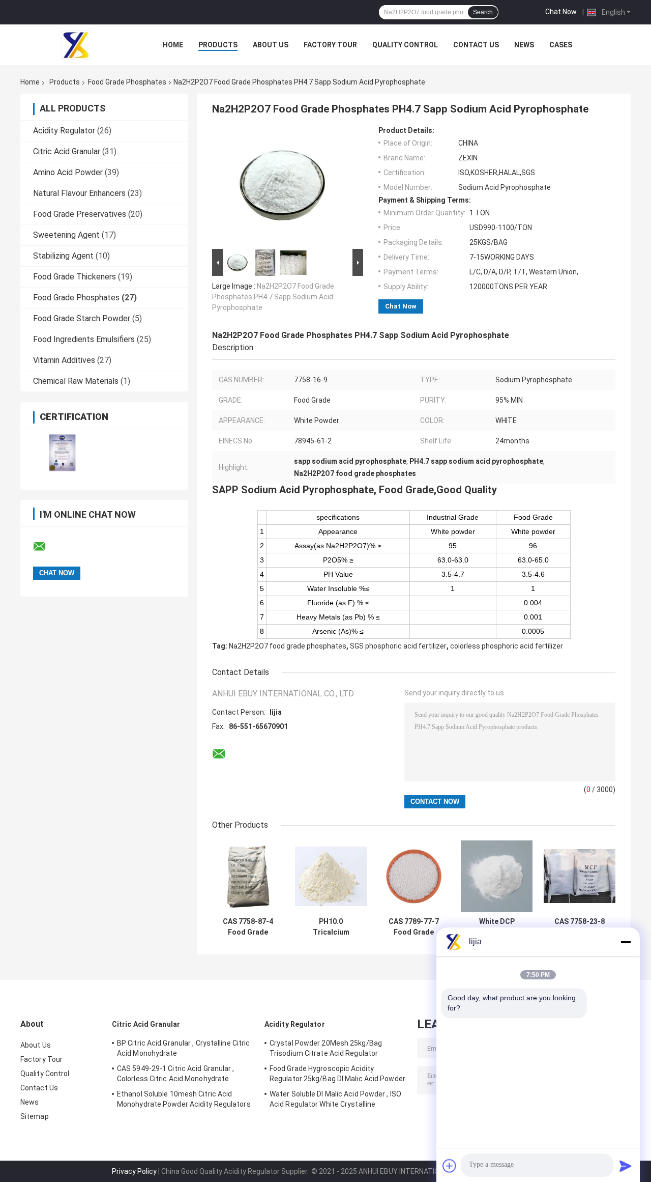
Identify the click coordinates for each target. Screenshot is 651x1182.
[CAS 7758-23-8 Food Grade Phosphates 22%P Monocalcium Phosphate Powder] (579, 876)
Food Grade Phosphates (127, 82)
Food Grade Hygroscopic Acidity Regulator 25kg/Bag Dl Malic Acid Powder (337, 1073)
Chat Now (561, 12)
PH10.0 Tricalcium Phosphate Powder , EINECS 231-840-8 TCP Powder (331, 927)
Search (483, 12)
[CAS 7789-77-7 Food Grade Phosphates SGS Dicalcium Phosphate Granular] (414, 876)
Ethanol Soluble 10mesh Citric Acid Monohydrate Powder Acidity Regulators (184, 1099)
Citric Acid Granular (66, 151)
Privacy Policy (134, 1171)
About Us (270, 45)
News (524, 45)
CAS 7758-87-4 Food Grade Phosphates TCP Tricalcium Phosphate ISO (248, 927)
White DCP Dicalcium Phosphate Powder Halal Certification (497, 927)
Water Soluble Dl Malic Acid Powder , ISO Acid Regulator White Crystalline (335, 1099)
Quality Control (405, 45)
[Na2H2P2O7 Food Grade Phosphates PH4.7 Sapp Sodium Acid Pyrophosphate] (283, 186)
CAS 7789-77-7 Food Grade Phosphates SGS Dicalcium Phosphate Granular (414, 927)
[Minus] (625, 942)
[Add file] (449, 1166)
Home (173, 45)
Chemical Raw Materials (76, 381)
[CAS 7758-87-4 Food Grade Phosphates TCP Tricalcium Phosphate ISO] (248, 876)
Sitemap (34, 1116)
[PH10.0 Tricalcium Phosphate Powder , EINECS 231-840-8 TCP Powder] (331, 876)
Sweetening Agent (66, 235)
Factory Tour (330, 45)
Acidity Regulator (64, 130)
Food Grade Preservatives (79, 214)
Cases (560, 45)
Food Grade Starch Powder (81, 318)
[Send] (625, 1166)
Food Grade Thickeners (74, 277)
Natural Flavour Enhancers (79, 193)
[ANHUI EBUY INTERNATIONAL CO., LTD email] (45, 546)
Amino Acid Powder (68, 172)
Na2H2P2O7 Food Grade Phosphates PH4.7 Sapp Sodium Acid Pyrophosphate (273, 297)
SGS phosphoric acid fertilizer (398, 646)
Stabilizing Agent (63, 256)
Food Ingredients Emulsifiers (84, 339)
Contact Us (476, 45)
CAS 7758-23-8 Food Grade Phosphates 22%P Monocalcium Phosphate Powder (579, 927)
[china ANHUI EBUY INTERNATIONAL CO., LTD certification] (62, 452)
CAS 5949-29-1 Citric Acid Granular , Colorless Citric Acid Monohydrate (175, 1073)
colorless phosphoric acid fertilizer (506, 646)
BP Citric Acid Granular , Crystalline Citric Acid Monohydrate (183, 1048)
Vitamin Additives (64, 360)
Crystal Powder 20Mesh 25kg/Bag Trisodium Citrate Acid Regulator (326, 1048)
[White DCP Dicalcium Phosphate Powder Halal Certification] (496, 876)
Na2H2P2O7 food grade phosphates (287, 646)
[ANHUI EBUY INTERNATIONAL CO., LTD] (76, 45)
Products (218, 45)
